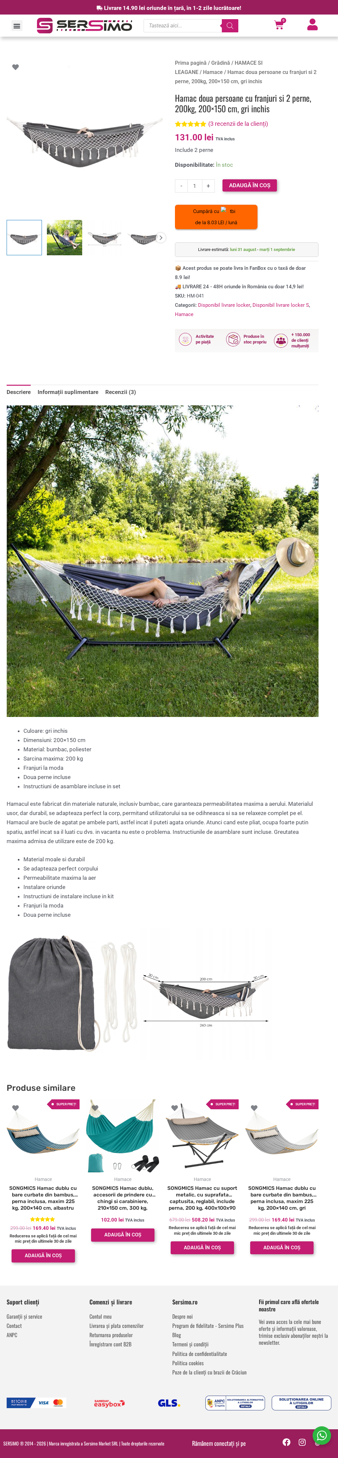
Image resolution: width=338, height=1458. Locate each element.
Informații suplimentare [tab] (68, 392)
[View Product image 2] (64, 237)
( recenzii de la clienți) (238, 123)
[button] (17, 25)
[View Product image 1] (24, 237)
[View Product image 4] (144, 237)
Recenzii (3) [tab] (120, 392)
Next (161, 238)
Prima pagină (191, 63)
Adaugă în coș (249, 185)
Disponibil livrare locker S (281, 305)
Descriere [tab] (19, 392)
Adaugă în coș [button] (43, 1256)
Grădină (220, 63)
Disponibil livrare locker (224, 305)
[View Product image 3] (104, 237)
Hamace (213, 72)
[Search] (230, 25)
